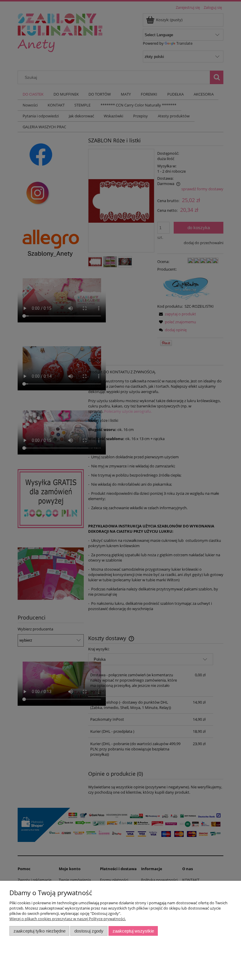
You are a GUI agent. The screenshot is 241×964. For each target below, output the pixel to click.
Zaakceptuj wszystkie (133, 930)
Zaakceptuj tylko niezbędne (40, 930)
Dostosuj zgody (88, 930)
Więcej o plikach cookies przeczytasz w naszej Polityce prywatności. (67, 918)
